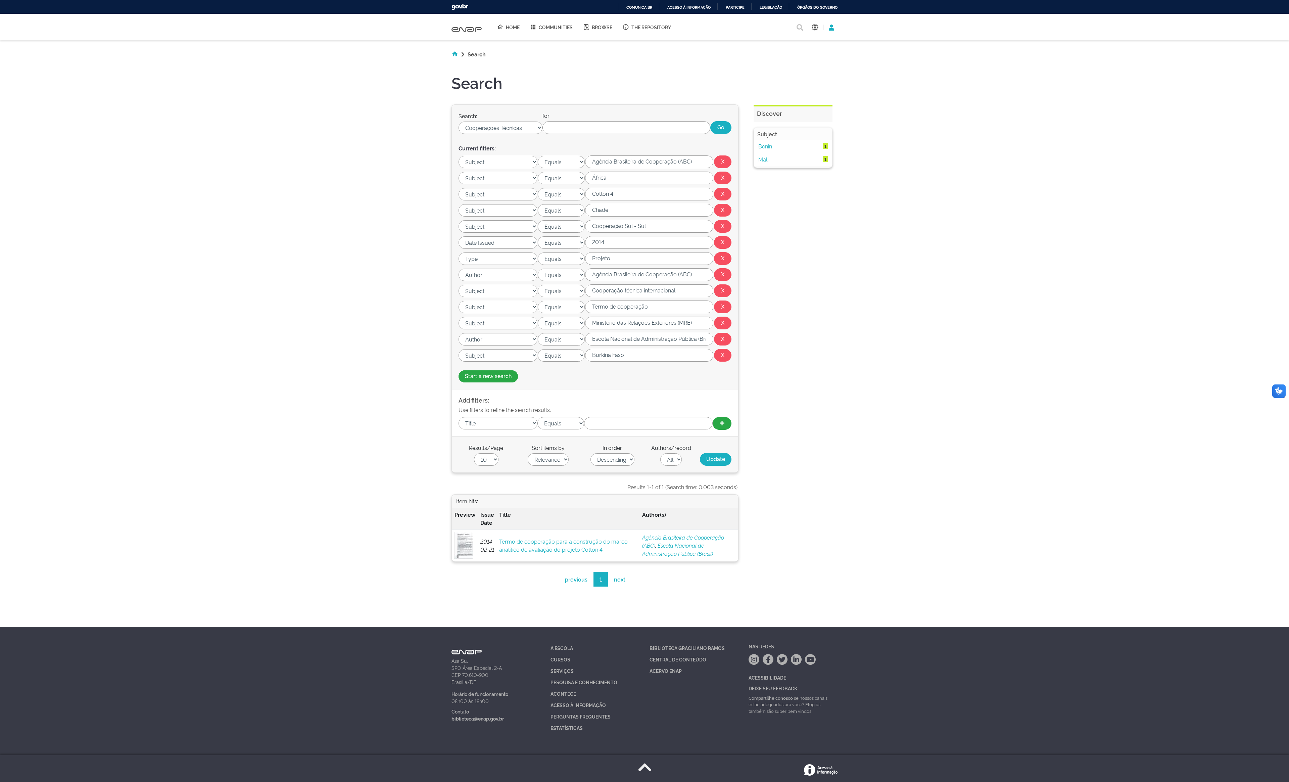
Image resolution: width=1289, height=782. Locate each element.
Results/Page (486, 447)
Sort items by (548, 447)
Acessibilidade (767, 677)
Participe (735, 7)
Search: (468, 116)
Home (513, 27)
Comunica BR (639, 7)
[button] (815, 27)
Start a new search (488, 375)
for (546, 115)
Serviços (562, 671)
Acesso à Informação (578, 705)
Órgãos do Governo (817, 7)
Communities (556, 27)
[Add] (722, 423)
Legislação (771, 7)
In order (612, 447)
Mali (763, 159)
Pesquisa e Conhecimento (584, 682)
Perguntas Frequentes (581, 716)
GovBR (459, 7)
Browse (602, 27)
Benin (765, 146)
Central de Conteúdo (678, 659)
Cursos (560, 659)
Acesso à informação (689, 7)
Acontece (563, 693)
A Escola (562, 648)
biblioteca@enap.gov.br (477, 718)
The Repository (651, 27)
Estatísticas (567, 728)
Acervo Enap (666, 671)
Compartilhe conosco (771, 698)
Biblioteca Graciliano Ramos (687, 648)
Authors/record (671, 447)
